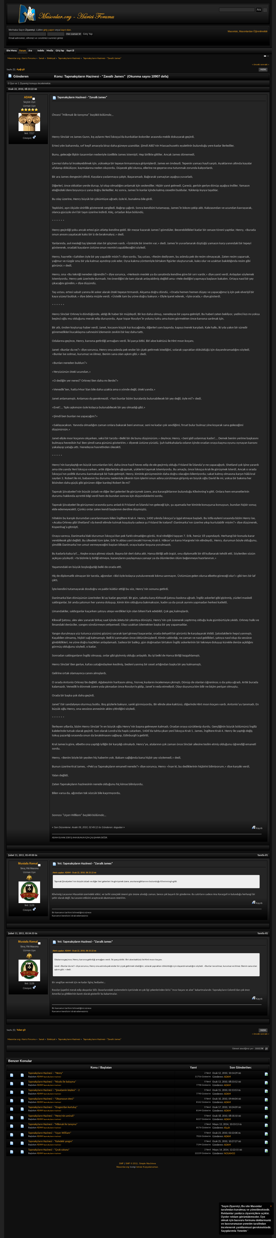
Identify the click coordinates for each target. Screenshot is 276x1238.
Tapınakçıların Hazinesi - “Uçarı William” (49, 1133)
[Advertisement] (138, 1203)
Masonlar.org (122, 1167)
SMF (121, 1163)
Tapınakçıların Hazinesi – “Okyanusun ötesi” (51, 1099)
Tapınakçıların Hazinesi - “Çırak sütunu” (48, 1150)
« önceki (256, 64)
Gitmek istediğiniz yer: (243, 1048)
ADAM (28, 97)
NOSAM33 (229, 1153)
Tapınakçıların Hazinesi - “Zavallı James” (82, 97)
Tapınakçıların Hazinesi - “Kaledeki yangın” (50, 1141)
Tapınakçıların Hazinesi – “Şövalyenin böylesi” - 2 (54, 1090)
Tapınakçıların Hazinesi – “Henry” (45, 1073)
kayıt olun (66, 30)
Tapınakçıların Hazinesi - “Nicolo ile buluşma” (52, 1082)
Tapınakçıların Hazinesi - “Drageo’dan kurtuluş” (52, 1107)
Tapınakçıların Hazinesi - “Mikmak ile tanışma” (52, 1124)
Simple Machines (147, 1163)
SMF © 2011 (131, 1163)
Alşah (227, 1128)
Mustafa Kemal (28, 863)
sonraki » (264, 64)
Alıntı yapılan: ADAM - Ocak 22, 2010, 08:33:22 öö (74, 873)
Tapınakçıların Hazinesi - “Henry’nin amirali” (51, 1116)
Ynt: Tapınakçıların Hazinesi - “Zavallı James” (85, 863)
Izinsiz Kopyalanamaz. (147, 1167)
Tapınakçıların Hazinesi (52, 1077)
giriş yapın (48, 30)
